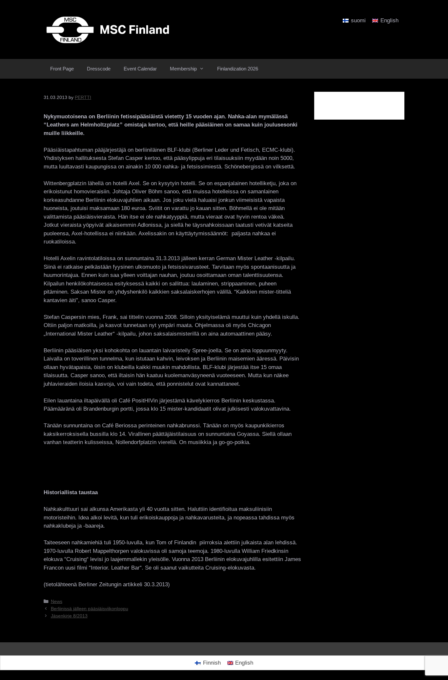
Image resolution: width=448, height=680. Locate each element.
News (56, 601)
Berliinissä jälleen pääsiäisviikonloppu (89, 608)
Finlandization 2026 (237, 68)
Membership (183, 68)
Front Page (62, 68)
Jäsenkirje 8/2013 (69, 615)
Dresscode (99, 68)
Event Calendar (140, 68)
